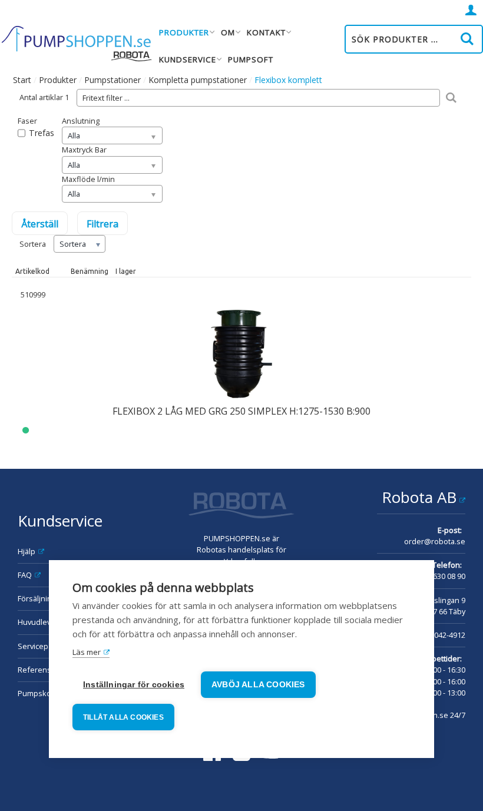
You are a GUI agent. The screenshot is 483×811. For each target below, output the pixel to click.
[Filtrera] (451, 98)
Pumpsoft (250, 59)
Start (22, 79)
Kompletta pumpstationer (197, 79)
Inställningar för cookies (133, 684)
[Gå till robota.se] (241, 507)
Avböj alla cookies (258, 684)
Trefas (41, 132)
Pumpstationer (112, 79)
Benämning (89, 271)
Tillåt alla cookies (123, 717)
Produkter (58, 79)
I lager (125, 271)
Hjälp (26, 551)
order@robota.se (434, 541)
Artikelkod (32, 271)
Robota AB (419, 497)
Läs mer (86, 652)
